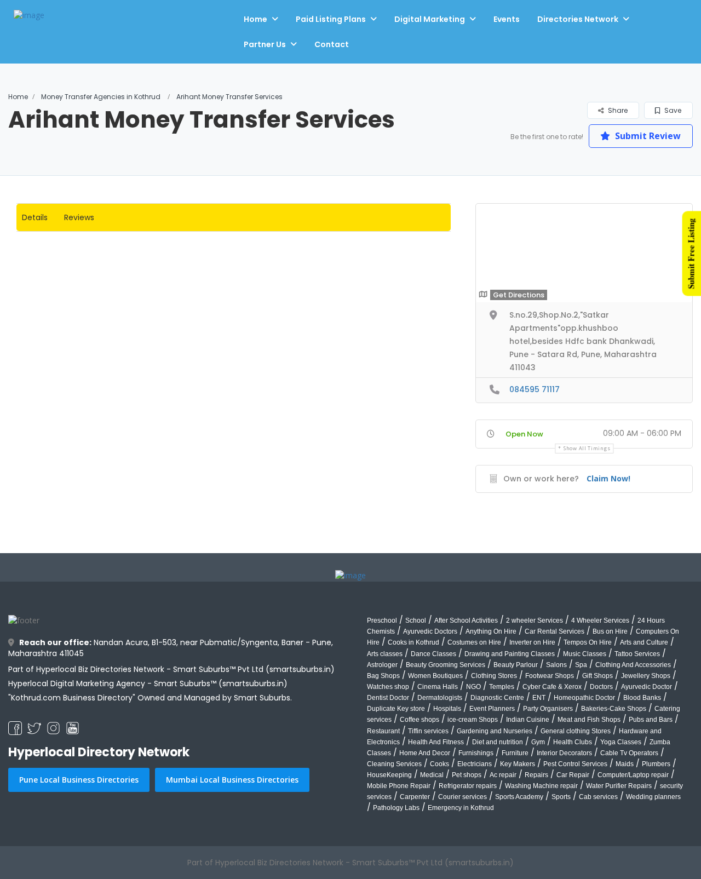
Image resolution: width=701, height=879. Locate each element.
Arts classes (385, 654)
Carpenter (415, 797)
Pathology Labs (396, 808)
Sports (561, 797)
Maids (625, 764)
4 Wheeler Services (600, 620)
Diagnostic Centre (497, 698)
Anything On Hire (491, 631)
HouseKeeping (389, 775)
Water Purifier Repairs (619, 786)
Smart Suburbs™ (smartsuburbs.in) (221, 683)
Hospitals (447, 709)
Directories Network (577, 19)
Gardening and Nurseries (494, 731)
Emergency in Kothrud (461, 808)
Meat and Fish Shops (589, 719)
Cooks (439, 764)
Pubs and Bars (651, 719)
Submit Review (647, 136)
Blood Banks (642, 698)
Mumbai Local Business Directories (232, 779)
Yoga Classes (620, 742)
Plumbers (656, 764)
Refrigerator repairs (468, 786)
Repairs (536, 775)
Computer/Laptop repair (633, 775)
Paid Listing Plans (331, 19)
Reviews (79, 217)
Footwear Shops (549, 676)
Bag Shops (383, 676)
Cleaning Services (394, 764)
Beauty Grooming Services (445, 665)
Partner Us (265, 44)
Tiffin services (428, 731)
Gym (538, 742)
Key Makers (517, 764)
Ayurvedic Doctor (646, 687)
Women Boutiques (435, 676)
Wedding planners (653, 797)
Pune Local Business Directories (79, 779)
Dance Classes (433, 654)
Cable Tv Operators (629, 753)
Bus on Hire (610, 631)
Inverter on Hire (532, 642)
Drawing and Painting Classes (509, 654)
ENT (538, 698)
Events (506, 19)
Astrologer (382, 665)
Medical (432, 775)
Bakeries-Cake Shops (613, 709)
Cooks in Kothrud (413, 642)
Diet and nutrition (497, 742)
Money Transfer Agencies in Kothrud (100, 96)
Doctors (601, 687)
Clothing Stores (494, 676)
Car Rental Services (554, 631)
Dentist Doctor (388, 698)
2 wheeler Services (534, 620)
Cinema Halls (437, 687)
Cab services (598, 797)
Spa (581, 665)
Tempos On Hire (588, 642)
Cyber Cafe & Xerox (552, 687)
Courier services (462, 797)
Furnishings (475, 753)
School (415, 620)
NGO (473, 687)
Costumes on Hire (474, 642)
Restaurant (383, 731)
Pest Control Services (575, 764)
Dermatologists (439, 698)
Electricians (474, 764)
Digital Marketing (429, 19)
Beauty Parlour (515, 665)
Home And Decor (424, 753)
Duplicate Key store (396, 709)
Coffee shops (419, 719)
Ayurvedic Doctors (430, 631)
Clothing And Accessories (633, 665)
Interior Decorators (564, 753)
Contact (331, 44)
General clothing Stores (576, 731)
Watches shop (388, 687)
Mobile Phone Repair (398, 786)
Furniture (515, 753)
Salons (556, 665)
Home (255, 19)
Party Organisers (548, 709)
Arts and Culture (644, 642)
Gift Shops (597, 676)
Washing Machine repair (541, 786)
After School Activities (466, 620)
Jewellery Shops (645, 676)
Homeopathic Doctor (584, 698)
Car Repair (572, 775)
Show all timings (587, 448)
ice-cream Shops (472, 719)
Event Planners (492, 709)
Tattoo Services (637, 654)
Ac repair (503, 775)
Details (35, 217)
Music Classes (584, 654)
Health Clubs (572, 742)
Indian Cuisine (527, 719)
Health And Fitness (436, 742)
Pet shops (466, 775)
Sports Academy (519, 797)
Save (672, 110)
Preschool (382, 620)
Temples (501, 687)
